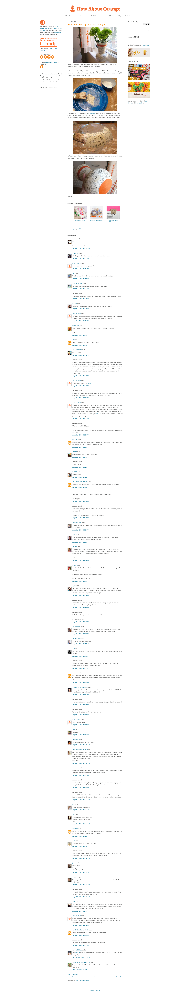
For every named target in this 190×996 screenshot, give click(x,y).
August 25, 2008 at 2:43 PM (80, 911)
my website (57, 32)
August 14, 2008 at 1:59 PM (80, 386)
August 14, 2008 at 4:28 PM (80, 542)
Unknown (75, 828)
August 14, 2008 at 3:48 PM (80, 501)
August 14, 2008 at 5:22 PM (80, 581)
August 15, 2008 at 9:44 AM (80, 735)
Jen (73, 340)
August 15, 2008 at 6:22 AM (80, 682)
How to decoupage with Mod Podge (86, 24)
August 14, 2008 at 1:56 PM (80, 355)
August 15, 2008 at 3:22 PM (80, 787)
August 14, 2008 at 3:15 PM (80, 477)
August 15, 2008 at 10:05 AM (81, 745)
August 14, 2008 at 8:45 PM (80, 634)
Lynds (74, 586)
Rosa (74, 841)
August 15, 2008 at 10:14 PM (81, 800)
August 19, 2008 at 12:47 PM (81, 884)
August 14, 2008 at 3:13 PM (80, 467)
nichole (74, 303)
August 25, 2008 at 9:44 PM (80, 935)
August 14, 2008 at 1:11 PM (80, 268)
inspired (77, 953)
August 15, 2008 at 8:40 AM (80, 715)
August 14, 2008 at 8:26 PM (80, 622)
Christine (75, 439)
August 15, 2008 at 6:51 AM (80, 694)
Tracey (74, 534)
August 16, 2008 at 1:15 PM (80, 836)
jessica (74, 863)
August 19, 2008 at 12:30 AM (81, 858)
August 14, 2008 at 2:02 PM (80, 398)
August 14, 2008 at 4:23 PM (80, 518)
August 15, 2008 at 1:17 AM (80, 644)
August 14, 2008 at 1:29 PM (80, 299)
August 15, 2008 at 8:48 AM (80, 725)
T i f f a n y (75, 877)
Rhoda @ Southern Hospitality (81, 962)
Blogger (74, 547)
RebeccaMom (76, 626)
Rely (73, 814)
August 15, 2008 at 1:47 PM (80, 775)
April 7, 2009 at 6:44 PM (79, 969)
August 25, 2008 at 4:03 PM (80, 925)
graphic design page (51, 62)
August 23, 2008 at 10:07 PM (81, 897)
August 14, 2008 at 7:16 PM (80, 607)
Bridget (74, 452)
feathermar (75, 253)
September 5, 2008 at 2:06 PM (81, 957)
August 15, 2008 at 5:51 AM (80, 668)
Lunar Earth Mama (78, 283)
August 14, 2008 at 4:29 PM (80, 560)
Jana (73, 901)
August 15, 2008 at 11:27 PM (81, 810)
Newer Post (71, 977)
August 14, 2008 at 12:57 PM (81, 248)
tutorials (79, 229)
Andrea (74, 239)
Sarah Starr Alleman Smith (80, 930)
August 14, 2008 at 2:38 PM (80, 447)
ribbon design (139, 103)
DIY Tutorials (69, 16)
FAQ (119, 16)
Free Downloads (82, 16)
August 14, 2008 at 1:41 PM (80, 335)
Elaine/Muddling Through (80, 749)
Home (95, 977)
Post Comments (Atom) (82, 980)
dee (73, 804)
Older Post (119, 977)
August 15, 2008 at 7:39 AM (80, 704)
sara (73, 729)
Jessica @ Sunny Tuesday (80, 482)
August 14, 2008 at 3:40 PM (80, 487)
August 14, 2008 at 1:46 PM (80, 345)
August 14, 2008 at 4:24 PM (80, 530)
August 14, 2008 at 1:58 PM (80, 376)
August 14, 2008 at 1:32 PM (80, 321)
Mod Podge (91, 113)
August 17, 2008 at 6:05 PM (80, 846)
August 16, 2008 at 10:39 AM (81, 824)
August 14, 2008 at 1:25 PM (80, 289)
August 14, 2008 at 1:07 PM (80, 258)
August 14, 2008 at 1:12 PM (80, 279)
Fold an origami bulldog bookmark (113, 221)
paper (74, 229)
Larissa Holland (77, 522)
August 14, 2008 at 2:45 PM (80, 457)
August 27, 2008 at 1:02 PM (80, 945)
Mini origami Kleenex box (96, 221)
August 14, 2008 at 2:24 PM (80, 435)
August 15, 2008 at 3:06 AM (80, 656)
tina (73, 648)
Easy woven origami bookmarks (80, 221)
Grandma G (75, 325)
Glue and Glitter (77, 350)
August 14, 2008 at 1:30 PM (80, 309)
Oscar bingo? (146, 45)
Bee (73, 273)
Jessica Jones (76, 263)
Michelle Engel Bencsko (79, 687)
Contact (127, 16)
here (89, 383)
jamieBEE (75, 472)
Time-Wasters (110, 16)
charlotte (75, 565)
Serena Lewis (76, 638)
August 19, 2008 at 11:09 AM (81, 872)
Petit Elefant (76, 739)
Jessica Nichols (77, 950)
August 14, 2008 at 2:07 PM (80, 418)
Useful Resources (96, 16)
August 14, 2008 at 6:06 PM (80, 595)
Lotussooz (75, 673)
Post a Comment (72, 974)
